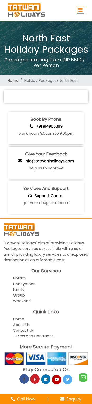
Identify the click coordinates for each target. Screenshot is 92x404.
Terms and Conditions (33, 336)
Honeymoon (24, 284)
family (18, 289)
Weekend (22, 301)
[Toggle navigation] (80, 10)
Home (18, 319)
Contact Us (23, 330)
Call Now (27, 399)
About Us (21, 324)
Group (19, 295)
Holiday (19, 278)
